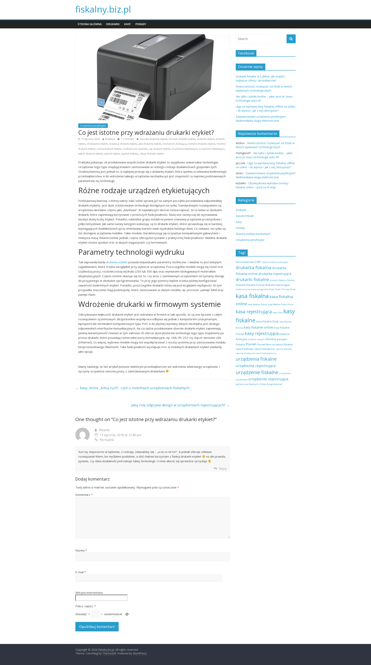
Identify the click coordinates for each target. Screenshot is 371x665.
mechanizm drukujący (174, 143)
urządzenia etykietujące (184, 148)
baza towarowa (245, 262)
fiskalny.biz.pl (103, 9)
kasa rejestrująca (254, 311)
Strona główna (90, 24)
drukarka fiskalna (253, 267)
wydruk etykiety (129, 153)
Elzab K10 (280, 289)
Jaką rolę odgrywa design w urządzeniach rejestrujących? (180, 405)
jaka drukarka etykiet (149, 143)
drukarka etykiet (205, 139)
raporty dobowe (284, 349)
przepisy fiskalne (282, 344)
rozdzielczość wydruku (135, 148)
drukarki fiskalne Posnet (250, 285)
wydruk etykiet (112, 153)
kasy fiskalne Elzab (267, 321)
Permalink (107, 440)
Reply (223, 468)
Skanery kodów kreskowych (253, 234)
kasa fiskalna (252, 296)
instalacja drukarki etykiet (123, 143)
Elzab (271, 289)
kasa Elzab (290, 289)
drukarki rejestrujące (277, 285)
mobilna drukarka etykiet (201, 143)
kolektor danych (256, 339)
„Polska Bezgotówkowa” (271, 384)
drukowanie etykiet (97, 143)
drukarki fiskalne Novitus (282, 280)
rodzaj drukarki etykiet (109, 148)
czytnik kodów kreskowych (274, 262)
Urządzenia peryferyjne (93, 125)
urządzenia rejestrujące (256, 365)
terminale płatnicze (266, 353)
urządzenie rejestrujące (268, 378)
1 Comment (127, 139)
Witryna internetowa (89, 593)
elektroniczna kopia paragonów (252, 289)
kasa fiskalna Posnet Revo (280, 304)
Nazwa (81, 550)
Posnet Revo (264, 344)
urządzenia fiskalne (256, 359)
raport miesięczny (264, 349)
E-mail (80, 572)
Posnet (251, 344)
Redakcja (110, 139)
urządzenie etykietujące (212, 148)
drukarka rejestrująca (274, 273)
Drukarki (113, 24)
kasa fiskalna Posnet (257, 304)
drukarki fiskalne (252, 279)
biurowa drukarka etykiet (153, 139)
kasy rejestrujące (262, 333)
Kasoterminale (245, 216)
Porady (140, 24)
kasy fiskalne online (258, 327)
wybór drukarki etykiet (90, 153)
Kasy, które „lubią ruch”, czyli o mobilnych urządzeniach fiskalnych (132, 388)
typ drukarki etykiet (159, 148)
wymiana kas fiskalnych (247, 384)
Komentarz (84, 495)
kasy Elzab (278, 312)
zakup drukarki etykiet (152, 153)
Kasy (127, 24)
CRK (258, 262)
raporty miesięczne (245, 353)
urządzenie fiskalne (257, 372)
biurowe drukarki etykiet (182, 139)
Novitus (270, 339)
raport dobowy (244, 349)
